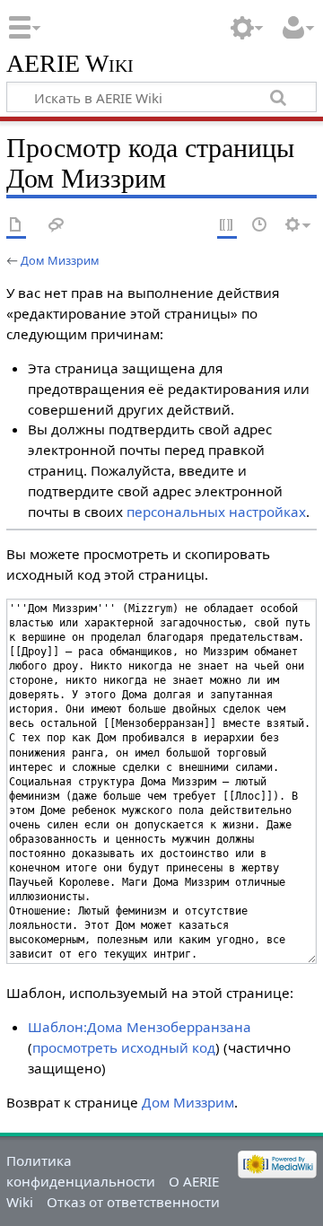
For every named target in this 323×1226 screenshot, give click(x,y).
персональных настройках (216, 512)
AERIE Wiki (70, 64)
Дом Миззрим (60, 260)
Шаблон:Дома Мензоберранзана (139, 1027)
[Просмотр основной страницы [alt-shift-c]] (16, 225)
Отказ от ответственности (133, 1202)
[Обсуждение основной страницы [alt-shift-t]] (56, 225)
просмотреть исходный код (123, 1047)
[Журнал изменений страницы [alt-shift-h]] (260, 225)
